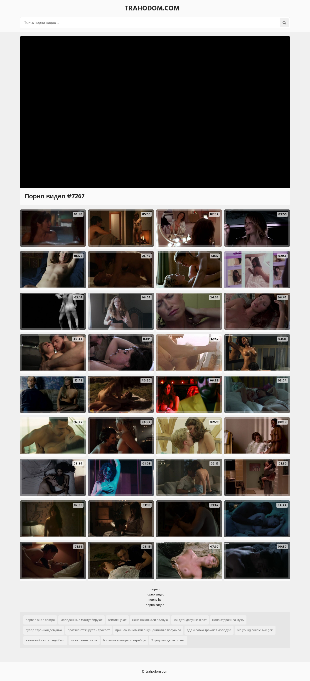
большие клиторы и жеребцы (124, 640)
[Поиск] (284, 22)
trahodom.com (152, 8)
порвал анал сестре (40, 619)
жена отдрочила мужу (228, 619)
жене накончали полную (150, 619)
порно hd (155, 599)
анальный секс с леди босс (45, 640)
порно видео (155, 594)
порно (155, 589)
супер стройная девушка (44, 630)
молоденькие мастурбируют (81, 619)
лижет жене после (84, 640)
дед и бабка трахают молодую (209, 630)
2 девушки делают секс (168, 640)
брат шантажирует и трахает (89, 630)
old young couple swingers (255, 630)
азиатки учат (117, 619)
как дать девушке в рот (190, 619)
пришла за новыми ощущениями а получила (148, 630)
